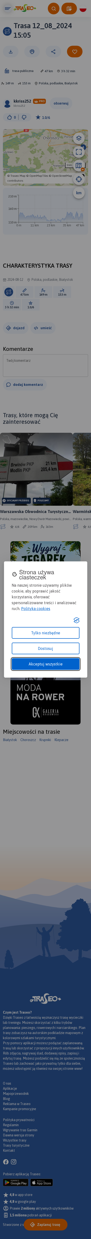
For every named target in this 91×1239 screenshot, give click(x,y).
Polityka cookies (35, 608)
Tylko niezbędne (45, 633)
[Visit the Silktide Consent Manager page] (76, 620)
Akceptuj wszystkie (46, 664)
